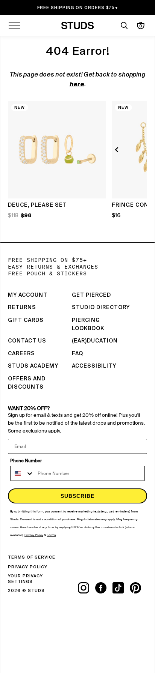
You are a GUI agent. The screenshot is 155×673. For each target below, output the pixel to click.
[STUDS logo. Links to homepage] (77, 25)
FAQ (77, 353)
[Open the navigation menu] (14, 26)
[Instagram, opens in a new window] (86, 587)
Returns (22, 307)
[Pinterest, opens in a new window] (138, 587)
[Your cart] (140, 25)
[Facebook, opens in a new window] (103, 587)
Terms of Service (31, 557)
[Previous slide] (118, 149)
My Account (27, 295)
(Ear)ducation (95, 341)
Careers (21, 353)
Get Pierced (91, 295)
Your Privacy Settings (25, 579)
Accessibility (94, 366)
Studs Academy (33, 366)
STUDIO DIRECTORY (101, 307)
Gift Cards (26, 320)
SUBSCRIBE (77, 496)
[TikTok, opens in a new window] (121, 587)
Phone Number (26, 461)
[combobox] (22, 473)
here (77, 85)
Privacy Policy (27, 567)
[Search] (124, 25)
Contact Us (27, 341)
